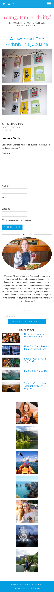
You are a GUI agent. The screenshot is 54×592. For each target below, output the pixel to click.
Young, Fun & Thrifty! (27, 17)
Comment (7, 153)
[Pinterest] (9, 3)
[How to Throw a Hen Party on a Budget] (11, 338)
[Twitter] (4, 3)
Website (6, 209)
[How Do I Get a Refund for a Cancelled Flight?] (11, 350)
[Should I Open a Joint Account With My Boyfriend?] (11, 387)
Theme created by (27, 589)
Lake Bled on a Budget (13, 127)
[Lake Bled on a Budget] (11, 375)
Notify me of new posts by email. (18, 220)
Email (5, 197)
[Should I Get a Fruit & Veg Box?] (11, 363)
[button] (50, 3)
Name (5, 186)
